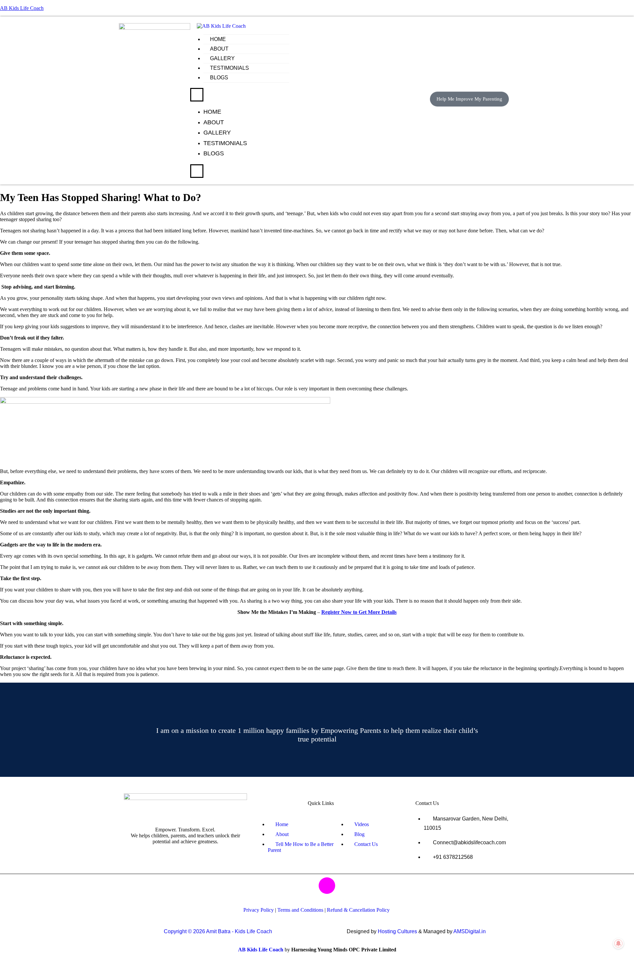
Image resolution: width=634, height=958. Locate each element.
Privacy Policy (258, 910)
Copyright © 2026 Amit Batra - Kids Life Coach (218, 931)
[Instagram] (327, 885)
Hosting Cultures (397, 931)
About (219, 49)
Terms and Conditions (300, 910)
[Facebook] (307, 885)
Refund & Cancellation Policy (358, 910)
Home (218, 39)
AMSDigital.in (469, 931)
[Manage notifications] (618, 943)
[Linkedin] (346, 885)
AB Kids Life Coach (22, 8)
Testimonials (229, 68)
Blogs (219, 77)
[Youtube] (288, 885)
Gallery (222, 58)
